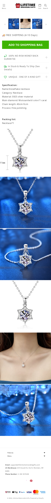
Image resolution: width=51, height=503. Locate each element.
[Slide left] (5, 24)
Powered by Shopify (37, 498)
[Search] (45, 5)
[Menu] (4, 5)
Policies (10, 453)
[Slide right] (46, 24)
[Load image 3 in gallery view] (37, 24)
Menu (9, 456)
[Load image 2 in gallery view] (25, 24)
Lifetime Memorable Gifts (21, 498)
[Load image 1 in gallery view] (13, 24)
